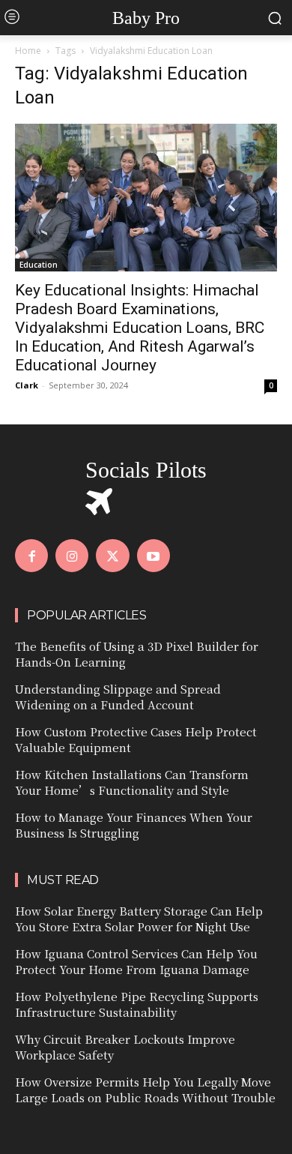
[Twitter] (112, 555)
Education (38, 264)
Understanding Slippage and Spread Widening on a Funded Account (118, 696)
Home (28, 50)
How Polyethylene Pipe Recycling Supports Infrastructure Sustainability (136, 1004)
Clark (26, 385)
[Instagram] (71, 555)
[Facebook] (31, 555)
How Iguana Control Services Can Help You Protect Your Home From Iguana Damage (136, 961)
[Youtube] (153, 555)
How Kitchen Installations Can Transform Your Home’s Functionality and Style (132, 782)
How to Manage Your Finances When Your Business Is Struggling (133, 825)
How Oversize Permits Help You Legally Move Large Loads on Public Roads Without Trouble (145, 1089)
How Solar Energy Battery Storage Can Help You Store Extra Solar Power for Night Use (139, 918)
